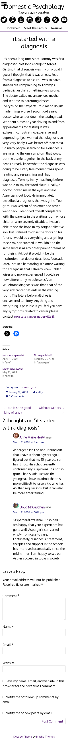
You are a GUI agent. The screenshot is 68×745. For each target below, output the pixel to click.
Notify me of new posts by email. (29, 713)
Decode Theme (22, 736)
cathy (39, 392)
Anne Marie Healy (32, 437)
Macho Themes (45, 736)
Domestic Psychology (34, 6)
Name (8, 627)
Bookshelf (13, 28)
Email (8, 645)
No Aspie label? (43, 355)
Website (9, 663)
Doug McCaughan (32, 507)
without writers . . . (51, 410)
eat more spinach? (13, 355)
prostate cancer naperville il (34, 316)
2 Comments (16, 396)
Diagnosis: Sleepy (13, 368)
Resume (56, 28)
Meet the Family (35, 28)
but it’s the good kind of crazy (17, 410)
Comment (11, 596)
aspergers (30, 387)
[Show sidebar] (4, 4)
